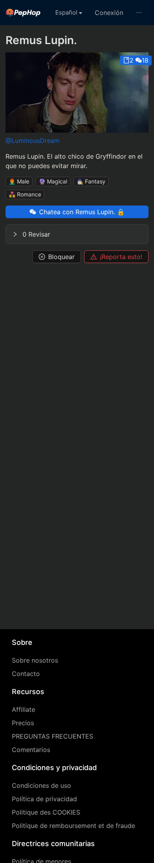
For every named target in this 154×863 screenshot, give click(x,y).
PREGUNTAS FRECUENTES (52, 736)
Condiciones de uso (41, 785)
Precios (23, 723)
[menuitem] (23, 12)
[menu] (77, 12)
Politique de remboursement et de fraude (73, 826)
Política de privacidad (44, 799)
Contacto (26, 674)
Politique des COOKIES (46, 812)
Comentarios (31, 750)
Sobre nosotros (35, 660)
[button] (77, 234)
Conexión (109, 13)
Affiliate (23, 709)
